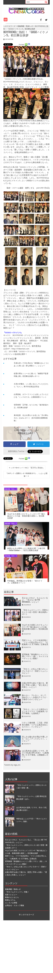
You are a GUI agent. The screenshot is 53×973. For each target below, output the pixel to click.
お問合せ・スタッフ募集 (14, 905)
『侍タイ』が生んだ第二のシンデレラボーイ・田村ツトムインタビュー (35, 670)
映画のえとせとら (12, 897)
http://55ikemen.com (20, 348)
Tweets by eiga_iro (12, 765)
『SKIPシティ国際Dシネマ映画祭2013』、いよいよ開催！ (26, 474)
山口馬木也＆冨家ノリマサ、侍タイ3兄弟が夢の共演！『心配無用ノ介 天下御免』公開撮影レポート (35, 753)
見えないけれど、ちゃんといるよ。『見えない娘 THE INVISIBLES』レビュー (35, 599)
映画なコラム (10, 900)
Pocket (21, 44)
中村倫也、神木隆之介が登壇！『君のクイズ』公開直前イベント (24, 581)
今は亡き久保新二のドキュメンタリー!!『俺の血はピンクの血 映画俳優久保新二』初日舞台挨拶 (26, 515)
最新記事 (9, 592)
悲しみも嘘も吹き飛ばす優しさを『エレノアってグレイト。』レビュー (35, 738)
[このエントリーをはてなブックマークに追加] (29, 44)
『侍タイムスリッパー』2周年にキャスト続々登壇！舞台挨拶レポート (35, 611)
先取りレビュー (11, 894)
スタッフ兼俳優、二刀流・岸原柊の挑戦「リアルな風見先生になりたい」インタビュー (35, 724)
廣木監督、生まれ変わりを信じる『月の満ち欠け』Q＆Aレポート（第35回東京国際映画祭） (31, 418)
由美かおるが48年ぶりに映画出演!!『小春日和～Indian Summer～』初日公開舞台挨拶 (26, 549)
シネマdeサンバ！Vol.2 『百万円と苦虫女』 (27, 467)
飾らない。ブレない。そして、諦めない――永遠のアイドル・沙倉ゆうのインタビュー (35, 697)
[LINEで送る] (26, 44)
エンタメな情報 (11, 902)
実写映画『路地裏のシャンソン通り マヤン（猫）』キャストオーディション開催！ (35, 656)
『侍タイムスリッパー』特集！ (17, 892)
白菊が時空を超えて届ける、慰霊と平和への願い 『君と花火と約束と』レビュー (35, 684)
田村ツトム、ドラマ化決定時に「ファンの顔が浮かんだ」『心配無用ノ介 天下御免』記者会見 (35, 642)
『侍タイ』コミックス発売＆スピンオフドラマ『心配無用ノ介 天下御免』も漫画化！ (35, 711)
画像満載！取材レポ (11, 489)
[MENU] (5, 19)
